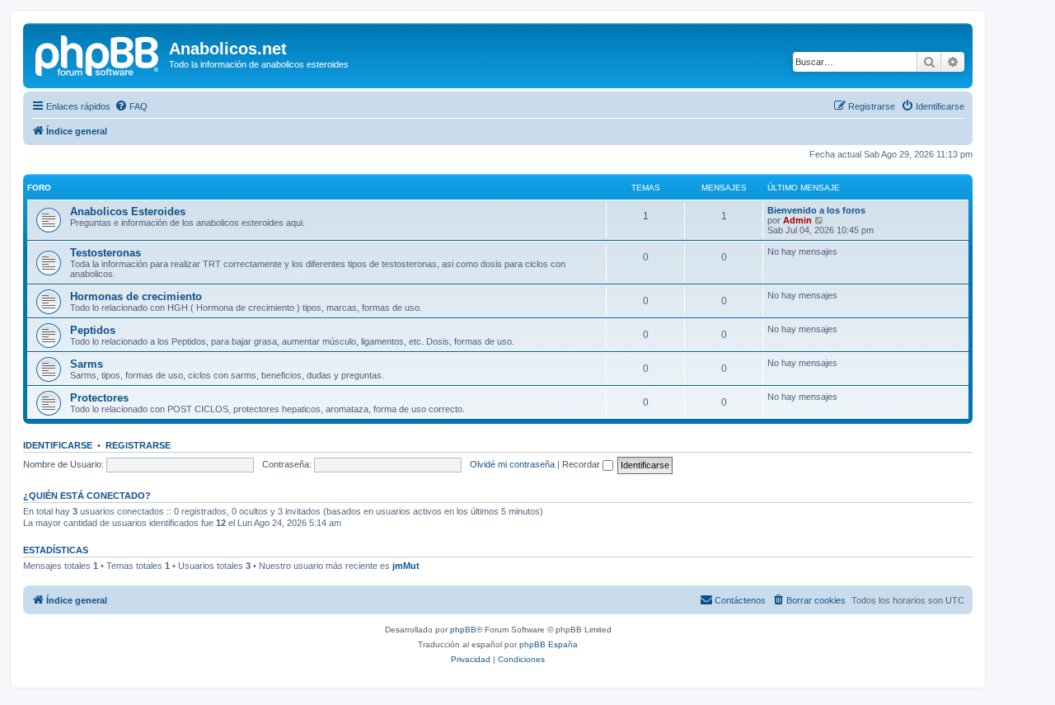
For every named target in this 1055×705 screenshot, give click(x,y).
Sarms (86, 364)
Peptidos (92, 330)
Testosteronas (105, 253)
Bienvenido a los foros (816, 210)
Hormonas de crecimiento (136, 296)
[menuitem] (131, 106)
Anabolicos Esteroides (127, 211)
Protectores (99, 398)
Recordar (582, 464)
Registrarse (138, 445)
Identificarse (57, 445)
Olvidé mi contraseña (512, 464)
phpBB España (548, 644)
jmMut (406, 566)
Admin (797, 220)
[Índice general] (98, 53)
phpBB (463, 629)
